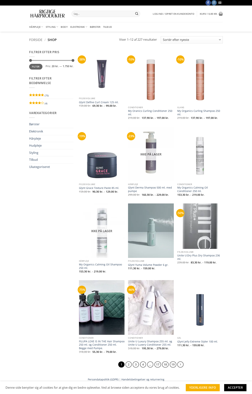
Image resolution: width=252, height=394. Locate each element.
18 (165, 364)
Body (64, 27)
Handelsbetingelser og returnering (142, 379)
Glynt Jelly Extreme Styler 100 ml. (197, 341)
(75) (39, 96)
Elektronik (77, 27)
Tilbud (107, 27)
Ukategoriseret (39, 167)
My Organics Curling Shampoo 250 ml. (198, 112)
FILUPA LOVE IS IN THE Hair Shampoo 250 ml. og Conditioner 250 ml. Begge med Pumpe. (102, 345)
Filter (35, 66)
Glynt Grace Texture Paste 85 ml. (99, 188)
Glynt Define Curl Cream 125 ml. (99, 102)
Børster (95, 27)
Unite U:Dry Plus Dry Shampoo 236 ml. (198, 257)
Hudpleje (35, 145)
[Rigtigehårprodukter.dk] (47, 14)
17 (157, 364)
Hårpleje (35, 27)
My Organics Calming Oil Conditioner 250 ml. (192, 189)
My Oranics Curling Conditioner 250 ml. (150, 112)
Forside (35, 39)
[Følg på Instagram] (214, 3)
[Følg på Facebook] (208, 3)
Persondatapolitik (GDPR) (103, 379)
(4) (38, 104)
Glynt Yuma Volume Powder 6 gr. (148, 265)
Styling (51, 27)
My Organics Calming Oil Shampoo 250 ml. (100, 266)
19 (173, 364)
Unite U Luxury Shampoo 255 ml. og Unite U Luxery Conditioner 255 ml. (150, 343)
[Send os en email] (220, 3)
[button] (173, 13)
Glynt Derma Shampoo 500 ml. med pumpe (150, 189)
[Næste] (180, 364)
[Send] (137, 14)
